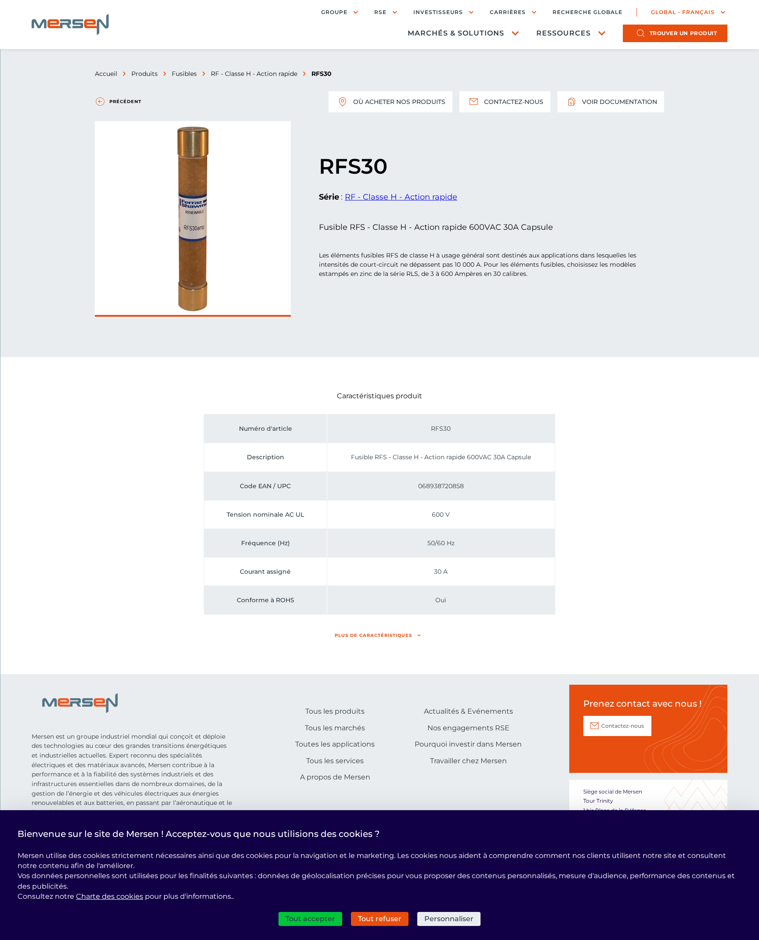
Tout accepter (310, 919)
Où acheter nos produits (399, 102)
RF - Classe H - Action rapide (254, 73)
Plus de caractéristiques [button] (373, 635)
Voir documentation (619, 102)
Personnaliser (448, 919)
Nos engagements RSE (468, 728)
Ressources (563, 33)
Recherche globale (587, 12)
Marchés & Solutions (456, 33)
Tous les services (335, 761)
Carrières (508, 12)
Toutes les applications (335, 744)
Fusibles (184, 73)
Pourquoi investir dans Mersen (468, 744)
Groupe (334, 12)
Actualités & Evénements (468, 711)
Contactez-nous (513, 102)
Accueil (106, 73)
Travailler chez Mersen (468, 761)
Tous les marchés (335, 728)
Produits (144, 73)
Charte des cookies (109, 896)
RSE (380, 12)
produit (683, 33)
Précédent (125, 101)
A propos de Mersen (335, 777)
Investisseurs (438, 12)
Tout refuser (379, 919)
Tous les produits (335, 711)
